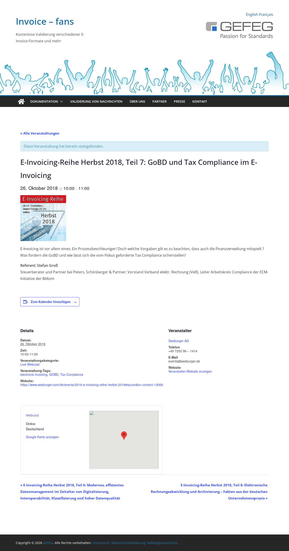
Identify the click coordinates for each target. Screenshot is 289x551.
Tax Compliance (71, 374)
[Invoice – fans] (144, 52)
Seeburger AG (178, 340)
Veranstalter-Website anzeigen (190, 371)
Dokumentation (44, 101)
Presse (179, 101)
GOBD (53, 374)
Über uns (137, 101)
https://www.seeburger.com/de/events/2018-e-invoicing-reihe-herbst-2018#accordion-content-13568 (91, 384)
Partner (159, 101)
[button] (60, 101)
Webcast (32, 415)
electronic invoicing (33, 374)
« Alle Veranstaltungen (39, 133)
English (252, 14)
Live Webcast (30, 364)
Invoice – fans (45, 21)
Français (266, 14)
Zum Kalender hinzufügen (51, 301)
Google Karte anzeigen (42, 437)
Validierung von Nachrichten (96, 101)
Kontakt (199, 101)
